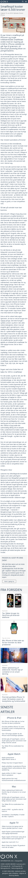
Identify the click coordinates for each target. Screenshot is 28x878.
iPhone (3, 15)
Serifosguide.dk (17, 866)
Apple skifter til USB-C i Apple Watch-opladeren (11, 774)
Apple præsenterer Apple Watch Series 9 (9, 758)
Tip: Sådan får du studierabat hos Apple (13, 747)
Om (12, 861)
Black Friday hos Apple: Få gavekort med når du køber (13, 846)
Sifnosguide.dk (5, 866)
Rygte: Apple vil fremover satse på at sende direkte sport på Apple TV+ (14, 838)
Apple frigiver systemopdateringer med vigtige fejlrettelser (13, 832)
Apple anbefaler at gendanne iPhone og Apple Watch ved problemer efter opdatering (14, 768)
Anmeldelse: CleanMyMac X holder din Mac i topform (13, 815)
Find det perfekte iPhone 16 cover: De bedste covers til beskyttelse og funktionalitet (13, 699)
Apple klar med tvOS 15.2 (10, 842)
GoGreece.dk (20, 864)
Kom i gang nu (9, 581)
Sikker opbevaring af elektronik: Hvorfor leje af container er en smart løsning (12, 671)
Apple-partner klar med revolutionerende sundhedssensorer (14, 779)
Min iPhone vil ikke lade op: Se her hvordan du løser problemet (13, 642)
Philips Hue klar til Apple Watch (12, 763)
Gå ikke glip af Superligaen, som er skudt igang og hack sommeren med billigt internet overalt (14, 740)
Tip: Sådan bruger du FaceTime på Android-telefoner (11, 615)
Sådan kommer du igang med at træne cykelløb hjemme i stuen (12, 827)
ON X (5, 1)
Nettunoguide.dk (17, 868)
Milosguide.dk (5, 868)
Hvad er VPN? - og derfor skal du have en (12, 810)
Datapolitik (18, 861)
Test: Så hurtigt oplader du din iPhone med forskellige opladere (12, 734)
